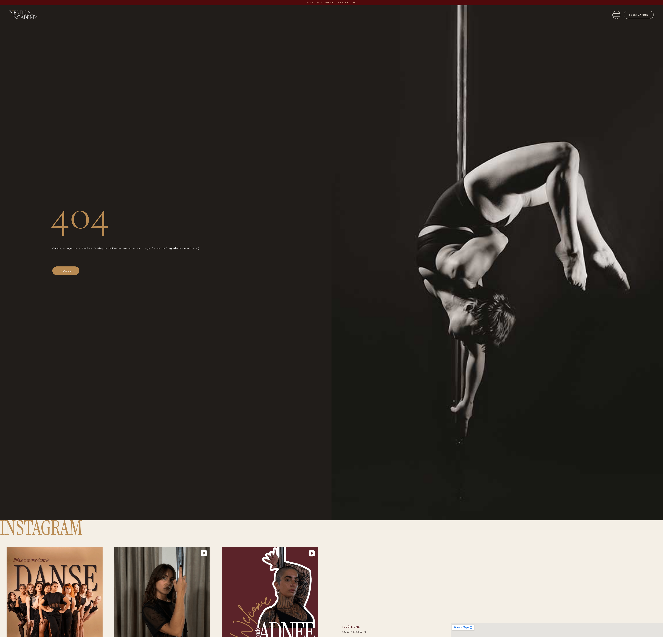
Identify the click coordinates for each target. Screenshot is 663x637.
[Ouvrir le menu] (616, 15)
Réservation (638, 14)
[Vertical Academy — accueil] (23, 15)
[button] (5, 612)
